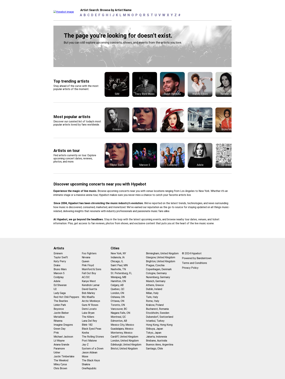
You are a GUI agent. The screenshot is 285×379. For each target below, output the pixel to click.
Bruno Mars (60, 269)
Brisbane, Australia (156, 340)
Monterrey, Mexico (121, 332)
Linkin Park (60, 305)
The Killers (88, 316)
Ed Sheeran (60, 285)
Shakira (86, 364)
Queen (85, 261)
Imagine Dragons (63, 324)
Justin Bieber (61, 312)
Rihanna (58, 320)
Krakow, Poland (155, 305)
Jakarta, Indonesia (156, 336)
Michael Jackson (63, 336)
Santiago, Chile (154, 348)
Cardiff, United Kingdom (124, 336)
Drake (57, 265)
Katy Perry (60, 261)
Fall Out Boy (89, 273)
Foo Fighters (89, 253)
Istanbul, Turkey (155, 320)
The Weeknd (61, 360)
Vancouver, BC (119, 308)
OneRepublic (89, 368)
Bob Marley (88, 293)
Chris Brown (60, 368)
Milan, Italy (152, 293)
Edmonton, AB (119, 320)
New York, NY (118, 253)
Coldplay (59, 277)
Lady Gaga (60, 293)
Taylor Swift (61, 257)
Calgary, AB (117, 285)
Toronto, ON (118, 305)
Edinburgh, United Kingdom (126, 344)
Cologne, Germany (156, 273)
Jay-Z (85, 344)
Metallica (59, 316)
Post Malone (89, 340)
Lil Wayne (59, 340)
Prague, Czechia (155, 265)
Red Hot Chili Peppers (66, 297)
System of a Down (92, 348)
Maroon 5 (59, 273)
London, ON (117, 293)
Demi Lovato (89, 308)
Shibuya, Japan (154, 328)
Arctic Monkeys (91, 301)
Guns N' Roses (90, 305)
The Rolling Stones (93, 336)
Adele (57, 281)
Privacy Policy (190, 267)
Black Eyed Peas (91, 328)
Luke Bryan (88, 312)
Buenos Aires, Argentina (159, 344)
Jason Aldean (89, 352)
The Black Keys (91, 360)
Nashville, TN (118, 269)
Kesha (85, 332)
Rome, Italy (152, 301)
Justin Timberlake (64, 356)
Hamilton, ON (118, 281)
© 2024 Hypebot (192, 253)
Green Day (59, 328)
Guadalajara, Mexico (122, 328)
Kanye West (89, 281)
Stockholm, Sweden (157, 312)
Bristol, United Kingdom (124, 348)
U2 (55, 289)
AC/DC (86, 277)
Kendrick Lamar (91, 285)
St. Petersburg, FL (121, 273)
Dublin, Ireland (154, 289)
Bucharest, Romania (157, 308)
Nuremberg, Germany (158, 277)
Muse (85, 356)
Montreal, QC (118, 316)
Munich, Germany (155, 281)
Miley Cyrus (60, 364)
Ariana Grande (61, 344)
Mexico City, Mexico (122, 324)
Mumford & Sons (91, 269)
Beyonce (59, 308)
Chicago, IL (117, 261)
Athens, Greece (155, 285)
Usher (57, 352)
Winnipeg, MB (118, 277)
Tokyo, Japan (153, 332)
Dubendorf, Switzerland (159, 316)
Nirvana (86, 257)
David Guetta (89, 289)
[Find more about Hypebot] (64, 12)
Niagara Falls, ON (120, 312)
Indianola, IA (118, 257)
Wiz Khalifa (88, 297)
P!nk (56, 332)
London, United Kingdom (125, 340)
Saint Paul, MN (119, 265)
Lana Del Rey (89, 320)
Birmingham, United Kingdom (162, 253)
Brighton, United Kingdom (160, 261)
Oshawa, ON (118, 297)
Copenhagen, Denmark (159, 269)
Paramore (59, 348)
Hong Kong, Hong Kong (159, 324)
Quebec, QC (117, 289)
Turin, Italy (152, 297)
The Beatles (61, 301)
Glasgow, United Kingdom (160, 257)
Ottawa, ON (117, 301)
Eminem (58, 253)
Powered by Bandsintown (196, 258)
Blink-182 (87, 324)
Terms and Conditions (194, 263)
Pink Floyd (88, 265)
